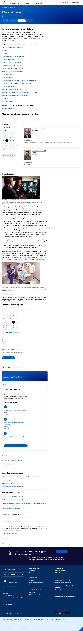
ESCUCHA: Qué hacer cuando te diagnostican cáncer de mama (17, 518)
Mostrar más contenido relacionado (11, 467)
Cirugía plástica (6, 53)
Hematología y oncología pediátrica (12, 68)
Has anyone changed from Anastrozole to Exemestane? (14, 423)
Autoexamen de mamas (8, 463)
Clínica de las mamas (8, 59)
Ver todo (3, 343)
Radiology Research (8, 108)
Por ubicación (5, 124)
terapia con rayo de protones (12, 241)
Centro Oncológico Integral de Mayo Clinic (16, 251)
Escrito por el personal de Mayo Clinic (11, 349)
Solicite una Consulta (8, 15)
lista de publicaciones (16, 297)
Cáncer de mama (12, 12)
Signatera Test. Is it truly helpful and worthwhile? (15, 436)
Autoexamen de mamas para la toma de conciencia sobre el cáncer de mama (21, 476)
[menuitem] (5, 21)
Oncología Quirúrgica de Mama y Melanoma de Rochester (19, 80)
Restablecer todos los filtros (9, 155)
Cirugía (4, 50)
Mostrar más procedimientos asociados (12, 486)
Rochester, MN (7, 127)
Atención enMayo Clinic (30, 20)
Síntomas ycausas (5, 20)
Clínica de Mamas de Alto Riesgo (11, 62)
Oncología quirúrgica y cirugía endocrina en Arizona (17, 83)
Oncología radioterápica (9, 86)
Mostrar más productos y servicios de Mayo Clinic (14, 521)
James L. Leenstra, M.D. (38, 129)
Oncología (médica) (7, 74)
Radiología (5, 98)
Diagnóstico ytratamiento (13, 20)
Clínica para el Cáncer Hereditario (12, 65)
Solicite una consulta (8, 357)
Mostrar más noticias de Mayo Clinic (11, 508)
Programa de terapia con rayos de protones (15, 95)
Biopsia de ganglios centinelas (9, 480)
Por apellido (4, 130)
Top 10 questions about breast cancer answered (14, 496)
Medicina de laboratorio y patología (12, 71)
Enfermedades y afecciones (9, 7)
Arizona (3, 337)
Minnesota (4, 341)
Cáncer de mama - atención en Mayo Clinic (12, 352)
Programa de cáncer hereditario (11, 89)
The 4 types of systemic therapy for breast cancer (14, 499)
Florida (3, 339)
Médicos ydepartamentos (22, 20)
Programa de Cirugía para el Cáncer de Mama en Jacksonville (20, 92)
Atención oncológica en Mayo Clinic (12, 47)
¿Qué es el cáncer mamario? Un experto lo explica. (14, 460)
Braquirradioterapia (7, 483)
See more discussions (15, 446)
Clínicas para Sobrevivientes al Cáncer (13, 56)
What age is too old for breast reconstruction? (15, 410)
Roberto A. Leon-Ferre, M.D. (39, 151)
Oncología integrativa (8, 77)
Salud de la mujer (7, 101)
